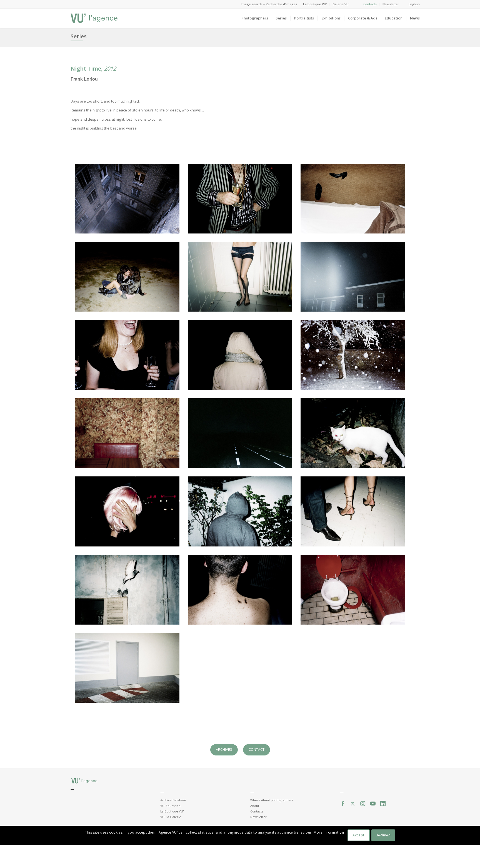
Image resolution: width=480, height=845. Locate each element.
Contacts (370, 4)
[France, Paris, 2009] (127, 198)
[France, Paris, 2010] (127, 355)
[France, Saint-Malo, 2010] (127, 277)
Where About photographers (271, 800)
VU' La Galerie (170, 817)
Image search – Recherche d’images (269, 4)
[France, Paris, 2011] (127, 433)
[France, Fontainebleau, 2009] (353, 198)
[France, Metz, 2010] (240, 355)
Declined (383, 835)
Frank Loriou (84, 79)
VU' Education (170, 806)
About (254, 806)
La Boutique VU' (172, 811)
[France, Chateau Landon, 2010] (353, 355)
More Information (329, 832)
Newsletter (390, 4)
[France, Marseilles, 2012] (240, 590)
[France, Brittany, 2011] (240, 433)
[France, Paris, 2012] (353, 590)
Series (79, 36)
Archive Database (173, 800)
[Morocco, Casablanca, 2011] (127, 590)
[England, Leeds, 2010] (353, 277)
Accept (358, 835)
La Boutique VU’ (315, 4)
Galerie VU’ (340, 4)
